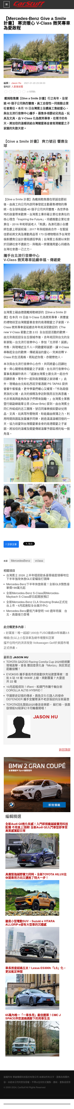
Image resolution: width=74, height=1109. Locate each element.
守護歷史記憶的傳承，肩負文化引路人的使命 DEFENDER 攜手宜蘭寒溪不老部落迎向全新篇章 (37, 697)
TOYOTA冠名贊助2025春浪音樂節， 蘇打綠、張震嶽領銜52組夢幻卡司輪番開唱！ (38, 706)
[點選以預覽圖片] (35, 55)
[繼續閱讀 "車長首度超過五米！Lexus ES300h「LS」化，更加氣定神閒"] (32, 992)
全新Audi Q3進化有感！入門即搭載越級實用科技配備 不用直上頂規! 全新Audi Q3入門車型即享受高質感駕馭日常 (36, 827)
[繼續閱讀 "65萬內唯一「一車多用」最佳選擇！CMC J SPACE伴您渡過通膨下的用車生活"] (32, 1039)
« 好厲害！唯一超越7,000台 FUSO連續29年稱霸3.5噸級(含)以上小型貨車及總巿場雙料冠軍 (36, 635)
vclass (39, 561)
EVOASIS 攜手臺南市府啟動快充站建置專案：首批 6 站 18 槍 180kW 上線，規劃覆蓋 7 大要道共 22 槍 (37, 677)
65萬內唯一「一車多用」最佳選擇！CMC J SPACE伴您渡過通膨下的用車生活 (33, 1016)
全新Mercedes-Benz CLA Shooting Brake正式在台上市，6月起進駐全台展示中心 (37, 603)
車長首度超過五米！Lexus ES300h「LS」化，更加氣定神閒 (35, 969)
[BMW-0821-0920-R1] (37, 784)
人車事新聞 (17, 86)
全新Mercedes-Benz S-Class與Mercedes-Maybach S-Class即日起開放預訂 (32, 595)
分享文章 (11, 544)
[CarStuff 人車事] (29, 1)
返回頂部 (64, 749)
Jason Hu (16, 83)
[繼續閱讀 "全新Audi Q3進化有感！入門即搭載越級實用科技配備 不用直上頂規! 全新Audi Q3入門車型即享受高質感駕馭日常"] (32, 852)
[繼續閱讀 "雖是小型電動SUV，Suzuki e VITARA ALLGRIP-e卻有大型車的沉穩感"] (32, 945)
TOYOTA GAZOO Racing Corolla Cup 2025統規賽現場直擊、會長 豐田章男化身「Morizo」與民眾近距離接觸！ (38, 665)
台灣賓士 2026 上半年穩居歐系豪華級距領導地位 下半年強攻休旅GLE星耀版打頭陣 (37, 577)
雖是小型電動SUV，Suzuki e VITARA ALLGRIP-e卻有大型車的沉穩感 (30, 922)
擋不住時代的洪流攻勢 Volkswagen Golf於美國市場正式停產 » (36, 645)
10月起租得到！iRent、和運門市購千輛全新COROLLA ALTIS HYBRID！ (34, 688)
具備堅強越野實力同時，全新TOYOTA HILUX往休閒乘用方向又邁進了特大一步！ (36, 875)
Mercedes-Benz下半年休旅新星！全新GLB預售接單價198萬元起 (38, 586)
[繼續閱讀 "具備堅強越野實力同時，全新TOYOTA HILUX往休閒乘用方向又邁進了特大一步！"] (32, 898)
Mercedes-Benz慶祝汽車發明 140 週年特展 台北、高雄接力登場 (36, 612)
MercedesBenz (20, 561)
